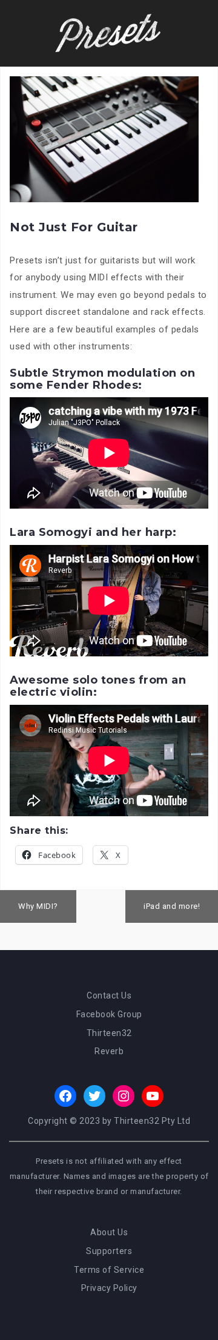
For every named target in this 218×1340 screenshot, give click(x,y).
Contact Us (109, 995)
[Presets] (109, 33)
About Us (109, 1232)
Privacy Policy (109, 1288)
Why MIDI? (38, 906)
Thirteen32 (109, 1033)
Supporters (109, 1251)
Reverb (109, 1051)
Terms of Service (109, 1270)
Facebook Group (109, 1014)
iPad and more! (172, 906)
